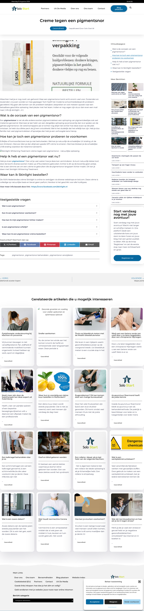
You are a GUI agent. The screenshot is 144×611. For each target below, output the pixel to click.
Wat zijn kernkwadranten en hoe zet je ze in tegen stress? (127, 520)
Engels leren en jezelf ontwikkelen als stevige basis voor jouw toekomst (135, 112)
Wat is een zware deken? (13, 519)
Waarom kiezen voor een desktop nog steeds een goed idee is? (126, 189)
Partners (45, 8)
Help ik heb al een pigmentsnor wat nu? (126, 63)
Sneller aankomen (46, 333)
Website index (78, 577)
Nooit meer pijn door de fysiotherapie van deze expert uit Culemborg (17, 397)
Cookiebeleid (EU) (23, 582)
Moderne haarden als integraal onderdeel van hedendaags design (125, 180)
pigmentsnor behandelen (37, 255)
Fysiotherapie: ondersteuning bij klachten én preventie (17, 334)
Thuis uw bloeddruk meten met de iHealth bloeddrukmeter (89, 334)
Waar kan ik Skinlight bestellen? (126, 68)
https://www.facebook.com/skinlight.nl (49, 187)
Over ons (75, 8)
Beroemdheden (45, 577)
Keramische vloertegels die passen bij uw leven (126, 157)
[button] (139, 582)
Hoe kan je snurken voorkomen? (90, 519)
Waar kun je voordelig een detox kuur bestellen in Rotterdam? (53, 396)
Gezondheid (58, 28)
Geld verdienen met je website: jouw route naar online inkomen (44, 590)
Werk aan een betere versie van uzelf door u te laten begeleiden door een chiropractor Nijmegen (126, 335)
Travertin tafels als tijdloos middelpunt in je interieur (127, 198)
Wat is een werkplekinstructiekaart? (123, 458)
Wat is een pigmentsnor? (50, 206)
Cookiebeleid (112, 607)
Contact (101, 8)
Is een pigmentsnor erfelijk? (50, 227)
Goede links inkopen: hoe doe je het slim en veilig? (37, 586)
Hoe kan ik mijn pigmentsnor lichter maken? (50, 220)
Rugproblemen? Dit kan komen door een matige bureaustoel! (89, 396)
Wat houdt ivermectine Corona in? (52, 520)
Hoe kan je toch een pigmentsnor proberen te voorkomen (127, 56)
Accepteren (95, 602)
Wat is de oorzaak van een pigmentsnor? (124, 50)
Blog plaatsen (62, 577)
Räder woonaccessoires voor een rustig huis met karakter (135, 95)
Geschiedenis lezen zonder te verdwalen (127, 172)
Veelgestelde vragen (121, 72)
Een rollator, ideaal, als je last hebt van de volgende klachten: (89, 458)
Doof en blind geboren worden (52, 457)
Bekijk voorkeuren (132, 602)
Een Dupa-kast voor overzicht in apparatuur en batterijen (135, 129)
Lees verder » (116, 160)
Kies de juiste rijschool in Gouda (117, 147)
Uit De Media (60, 8)
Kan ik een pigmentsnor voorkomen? (50, 213)
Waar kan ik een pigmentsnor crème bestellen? (50, 234)
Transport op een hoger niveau (123, 165)
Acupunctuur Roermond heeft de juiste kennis (126, 396)
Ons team (88, 8)
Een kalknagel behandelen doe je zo (16, 458)
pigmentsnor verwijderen (61, 255)
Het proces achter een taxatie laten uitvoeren (117, 111)
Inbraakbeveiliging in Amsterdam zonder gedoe (135, 147)
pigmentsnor (18, 161)
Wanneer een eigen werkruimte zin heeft (118, 93)
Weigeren (113, 602)
